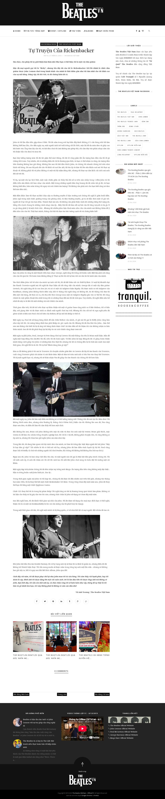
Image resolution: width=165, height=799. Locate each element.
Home (18, 31)
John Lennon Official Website (122, 728)
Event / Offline (58, 31)
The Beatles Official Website (122, 725)
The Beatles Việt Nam (70, 44)
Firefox (96, 795)
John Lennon (143, 117)
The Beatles (122, 112)
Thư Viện (76, 31)
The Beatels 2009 (139, 136)
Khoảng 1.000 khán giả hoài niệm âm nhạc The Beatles (138, 210)
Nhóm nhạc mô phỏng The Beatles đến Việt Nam (138, 243)
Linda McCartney (123, 154)
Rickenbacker (48, 44)
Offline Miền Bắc (141, 154)
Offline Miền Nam (134, 145)
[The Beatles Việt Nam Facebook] (136, 31)
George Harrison (123, 131)
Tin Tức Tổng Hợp (35, 31)
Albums (89, 31)
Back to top (82, 771)
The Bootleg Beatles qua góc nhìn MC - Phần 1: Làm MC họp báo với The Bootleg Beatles (139, 194)
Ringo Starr (133, 126)
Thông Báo (121, 126)
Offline (120, 145)
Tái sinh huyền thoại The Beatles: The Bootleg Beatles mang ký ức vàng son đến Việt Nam (139, 227)
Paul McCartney (137, 112)
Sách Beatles (139, 131)
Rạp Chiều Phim (106, 31)
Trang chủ (62, 694)
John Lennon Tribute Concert (128, 150)
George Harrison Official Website (124, 735)
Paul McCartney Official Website (123, 732)
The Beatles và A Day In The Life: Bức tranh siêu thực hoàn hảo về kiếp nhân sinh (39, 744)
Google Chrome (87, 795)
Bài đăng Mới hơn (21, 694)
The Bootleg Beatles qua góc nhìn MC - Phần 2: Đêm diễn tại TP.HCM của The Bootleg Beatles (140, 175)
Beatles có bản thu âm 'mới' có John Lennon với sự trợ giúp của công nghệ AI (39, 722)
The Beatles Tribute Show (127, 121)
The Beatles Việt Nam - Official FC (83, 793)
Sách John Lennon (142, 140)
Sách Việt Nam (122, 136)
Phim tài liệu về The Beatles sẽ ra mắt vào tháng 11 (140, 256)
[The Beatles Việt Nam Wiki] (142, 31)
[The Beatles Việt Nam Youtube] (138, 31)
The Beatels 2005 (124, 140)
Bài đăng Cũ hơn (102, 694)
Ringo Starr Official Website (121, 738)
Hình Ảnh (145, 121)
